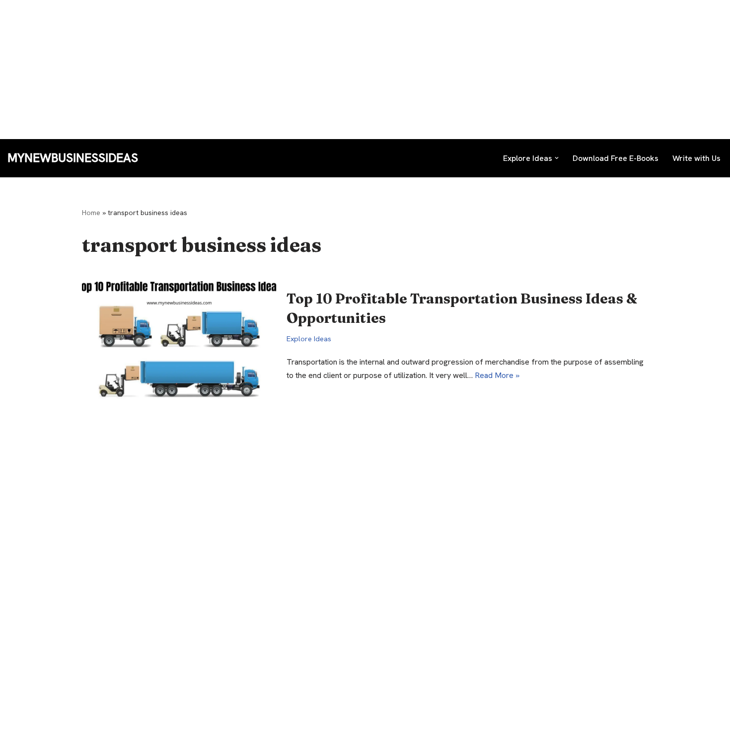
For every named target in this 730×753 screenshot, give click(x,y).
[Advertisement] (298, 69)
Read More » (497, 375)
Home (91, 212)
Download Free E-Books (615, 158)
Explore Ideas (309, 338)
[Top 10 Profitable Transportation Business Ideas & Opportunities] (179, 335)
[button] (557, 158)
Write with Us (696, 158)
